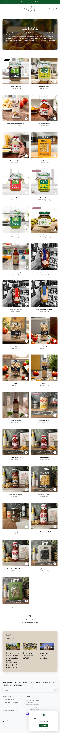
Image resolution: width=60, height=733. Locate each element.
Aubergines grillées (15, 532)
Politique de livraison (8, 699)
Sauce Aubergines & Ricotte (44, 532)
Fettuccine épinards (15, 606)
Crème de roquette (44, 235)
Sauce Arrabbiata (16, 457)
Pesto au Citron (44, 198)
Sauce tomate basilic (44, 123)
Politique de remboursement (10, 702)
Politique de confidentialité (9, 710)
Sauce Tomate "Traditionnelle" (15, 569)
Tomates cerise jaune (44, 420)
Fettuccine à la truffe (44, 494)
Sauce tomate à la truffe (15, 494)
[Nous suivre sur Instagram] (7, 721)
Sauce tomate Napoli (16, 309)
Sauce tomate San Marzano (44, 272)
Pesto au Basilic (15, 235)
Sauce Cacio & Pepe (15, 160)
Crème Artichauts (44, 86)
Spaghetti (44, 383)
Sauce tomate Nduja (15, 272)
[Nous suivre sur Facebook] (3, 721)
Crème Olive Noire (16, 86)
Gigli (15, 383)
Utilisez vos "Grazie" (7, 696)
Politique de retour (7, 705)
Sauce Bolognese (44, 457)
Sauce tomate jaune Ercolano (44, 309)
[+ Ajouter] (54, 81)
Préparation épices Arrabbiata (15, 123)
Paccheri (44, 346)
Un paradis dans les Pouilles (45, 655)
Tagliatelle (44, 160)
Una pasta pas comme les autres (29, 655)
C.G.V (3, 708)
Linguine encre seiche (44, 569)
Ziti (16, 346)
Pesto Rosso (16, 198)
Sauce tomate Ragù (16, 420)
